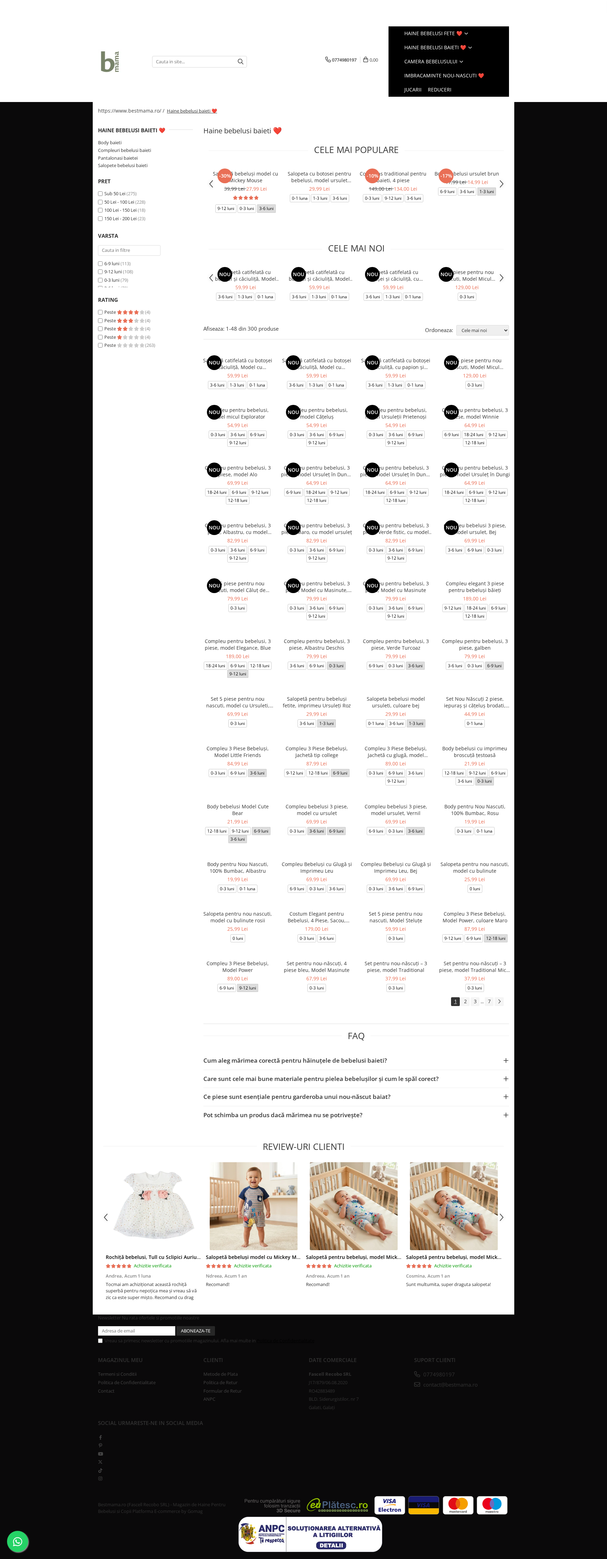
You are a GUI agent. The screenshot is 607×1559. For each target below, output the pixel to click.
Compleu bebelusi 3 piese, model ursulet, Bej (475, 528)
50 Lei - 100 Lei (119, 202)
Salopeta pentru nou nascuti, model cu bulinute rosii (237, 917)
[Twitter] (100, 1462)
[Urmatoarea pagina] (499, 1001)
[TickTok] (100, 1470)
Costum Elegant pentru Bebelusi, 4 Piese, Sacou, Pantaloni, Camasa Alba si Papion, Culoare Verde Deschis (317, 917)
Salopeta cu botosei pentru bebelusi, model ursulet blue (319, 177)
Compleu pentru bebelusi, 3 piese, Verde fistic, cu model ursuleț (396, 528)
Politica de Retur (220, 1382)
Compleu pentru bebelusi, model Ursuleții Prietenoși (396, 413)
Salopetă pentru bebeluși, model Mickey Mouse (363, 1257)
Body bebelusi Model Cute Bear (238, 809)
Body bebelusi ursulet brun (467, 173)
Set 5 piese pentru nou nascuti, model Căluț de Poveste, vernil (238, 586)
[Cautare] (240, 62)
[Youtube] (100, 1454)
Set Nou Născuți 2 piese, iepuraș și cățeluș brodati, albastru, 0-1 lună (474, 702)
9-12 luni (113, 271)
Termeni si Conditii (117, 1374)
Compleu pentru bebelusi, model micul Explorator (238, 413)
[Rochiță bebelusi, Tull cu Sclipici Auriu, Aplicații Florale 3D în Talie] (153, 1206)
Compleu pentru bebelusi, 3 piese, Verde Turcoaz (396, 644)
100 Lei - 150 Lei (120, 210)
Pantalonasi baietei (118, 158)
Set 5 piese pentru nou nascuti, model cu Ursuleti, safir (237, 702)
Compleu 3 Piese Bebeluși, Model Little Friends (238, 751)
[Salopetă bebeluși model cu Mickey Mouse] (253, 1206)
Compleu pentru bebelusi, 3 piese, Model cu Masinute (396, 586)
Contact (106, 1391)
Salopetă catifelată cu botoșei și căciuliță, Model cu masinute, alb (245, 275)
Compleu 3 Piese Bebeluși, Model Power (238, 966)
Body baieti (110, 142)
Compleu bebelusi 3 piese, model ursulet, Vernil (396, 809)
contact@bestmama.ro (450, 1384)
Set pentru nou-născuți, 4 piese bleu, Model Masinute (317, 966)
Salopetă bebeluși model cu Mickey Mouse (245, 177)
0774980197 (438, 1374)
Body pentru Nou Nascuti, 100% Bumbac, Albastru (237, 867)
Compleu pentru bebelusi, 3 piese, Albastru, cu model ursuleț (238, 528)
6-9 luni (111, 263)
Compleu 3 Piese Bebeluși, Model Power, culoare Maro (475, 917)
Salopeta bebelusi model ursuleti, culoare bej (396, 702)
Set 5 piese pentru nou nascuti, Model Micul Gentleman (467, 275)
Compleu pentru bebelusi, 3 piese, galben (475, 644)
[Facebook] (100, 1437)
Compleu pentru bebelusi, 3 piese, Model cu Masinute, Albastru (317, 586)
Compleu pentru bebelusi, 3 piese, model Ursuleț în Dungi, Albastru (317, 471)
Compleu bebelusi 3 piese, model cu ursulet (317, 809)
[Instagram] (100, 1478)
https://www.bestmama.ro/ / (132, 110)
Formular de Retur (222, 1391)
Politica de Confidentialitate (285, 1340)
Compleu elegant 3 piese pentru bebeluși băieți (475, 586)
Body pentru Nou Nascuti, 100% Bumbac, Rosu (474, 809)
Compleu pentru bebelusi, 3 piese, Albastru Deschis (317, 644)
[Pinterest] (100, 1445)
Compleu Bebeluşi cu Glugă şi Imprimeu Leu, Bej (396, 867)
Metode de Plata (220, 1374)
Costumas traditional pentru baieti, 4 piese (393, 177)
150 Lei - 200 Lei (120, 218)
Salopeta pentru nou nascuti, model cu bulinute (474, 867)
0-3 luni (111, 280)
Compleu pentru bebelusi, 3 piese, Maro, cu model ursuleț (316, 528)
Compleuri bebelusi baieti (124, 150)
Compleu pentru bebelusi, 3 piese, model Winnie (475, 413)
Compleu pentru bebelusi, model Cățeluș (317, 413)
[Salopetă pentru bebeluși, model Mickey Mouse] (354, 1206)
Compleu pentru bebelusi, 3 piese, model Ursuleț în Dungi (475, 471)
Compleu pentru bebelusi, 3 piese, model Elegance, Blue (238, 644)
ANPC (209, 1399)
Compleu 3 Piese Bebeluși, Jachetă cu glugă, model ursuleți (396, 751)
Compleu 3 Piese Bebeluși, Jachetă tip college (317, 751)
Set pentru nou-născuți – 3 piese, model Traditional (396, 966)
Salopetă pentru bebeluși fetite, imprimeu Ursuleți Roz (317, 702)
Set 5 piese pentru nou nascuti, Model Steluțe (396, 917)
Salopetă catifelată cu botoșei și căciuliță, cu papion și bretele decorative (393, 275)
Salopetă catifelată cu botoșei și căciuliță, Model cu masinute (319, 275)
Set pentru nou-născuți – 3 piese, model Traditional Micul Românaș (475, 966)
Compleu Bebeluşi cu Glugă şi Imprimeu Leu (317, 867)
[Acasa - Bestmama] (120, 61)
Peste (110, 312)
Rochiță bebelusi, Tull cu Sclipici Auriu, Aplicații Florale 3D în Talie (184, 1257)
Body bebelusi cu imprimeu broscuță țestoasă (474, 751)
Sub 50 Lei (114, 193)
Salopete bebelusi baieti (123, 165)
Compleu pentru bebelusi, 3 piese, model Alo (238, 471)
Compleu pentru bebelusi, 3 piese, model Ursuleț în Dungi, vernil (396, 471)
